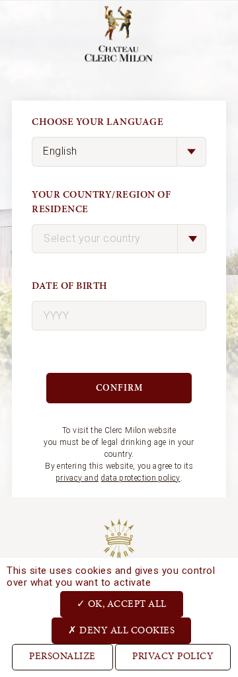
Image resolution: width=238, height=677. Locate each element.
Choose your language (97, 122)
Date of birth (70, 286)
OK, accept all (126, 605)
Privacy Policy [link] (173, 657)
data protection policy (140, 478)
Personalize (62, 657)
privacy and (77, 478)
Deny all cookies (126, 631)
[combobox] (119, 239)
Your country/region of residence (101, 202)
